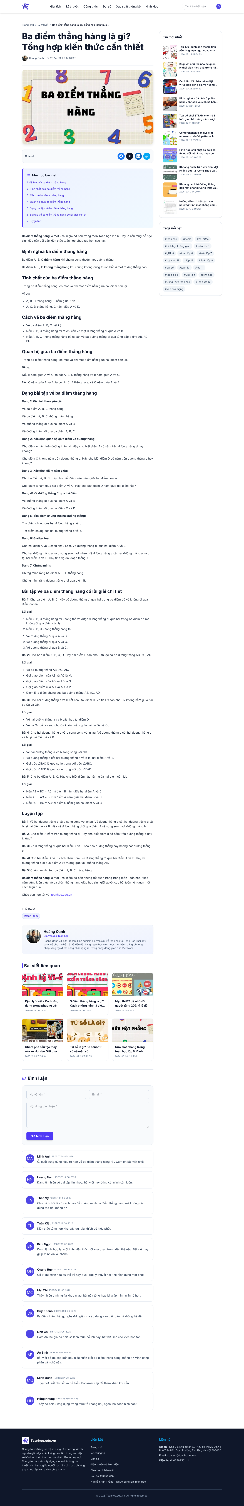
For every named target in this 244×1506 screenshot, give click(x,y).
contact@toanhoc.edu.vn (182, 1455)
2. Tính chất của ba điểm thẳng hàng (48, 188)
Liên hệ (95, 1458)
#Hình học (206, 274)
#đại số (169, 267)
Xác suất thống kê (128, 6)
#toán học (171, 238)
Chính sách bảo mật (102, 1470)
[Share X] (129, 156)
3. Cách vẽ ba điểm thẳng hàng (45, 195)
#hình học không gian (177, 246)
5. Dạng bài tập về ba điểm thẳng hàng (50, 208)
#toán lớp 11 (172, 260)
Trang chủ (28, 24)
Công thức (90, 6)
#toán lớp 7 (205, 253)
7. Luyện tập (34, 221)
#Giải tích (189, 274)
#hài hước (203, 238)
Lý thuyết (72, 6)
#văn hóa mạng (174, 289)
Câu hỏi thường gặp (102, 1475)
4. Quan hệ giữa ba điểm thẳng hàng (48, 201)
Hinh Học (152, 6)
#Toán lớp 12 (203, 281)
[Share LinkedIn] (138, 156)
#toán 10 (184, 267)
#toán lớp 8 (186, 253)
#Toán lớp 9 (206, 260)
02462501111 (181, 1460)
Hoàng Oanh (54, 931)
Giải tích (55, 6)
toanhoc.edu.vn (61, 894)
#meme (187, 238)
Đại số (107, 6)
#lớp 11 (199, 267)
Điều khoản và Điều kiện (105, 1464)
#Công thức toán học (177, 281)
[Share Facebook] (121, 156)
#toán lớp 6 (31, 915)
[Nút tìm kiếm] (218, 6)
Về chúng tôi (98, 1452)
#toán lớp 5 (171, 274)
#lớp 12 (189, 260)
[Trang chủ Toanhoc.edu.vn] (25, 6)
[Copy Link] (146, 156)
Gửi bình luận (40, 1136)
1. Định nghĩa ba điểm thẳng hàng (46, 182)
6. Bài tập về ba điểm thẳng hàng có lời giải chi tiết (56, 214)
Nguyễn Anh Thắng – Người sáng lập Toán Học (118, 1481)
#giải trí (169, 253)
